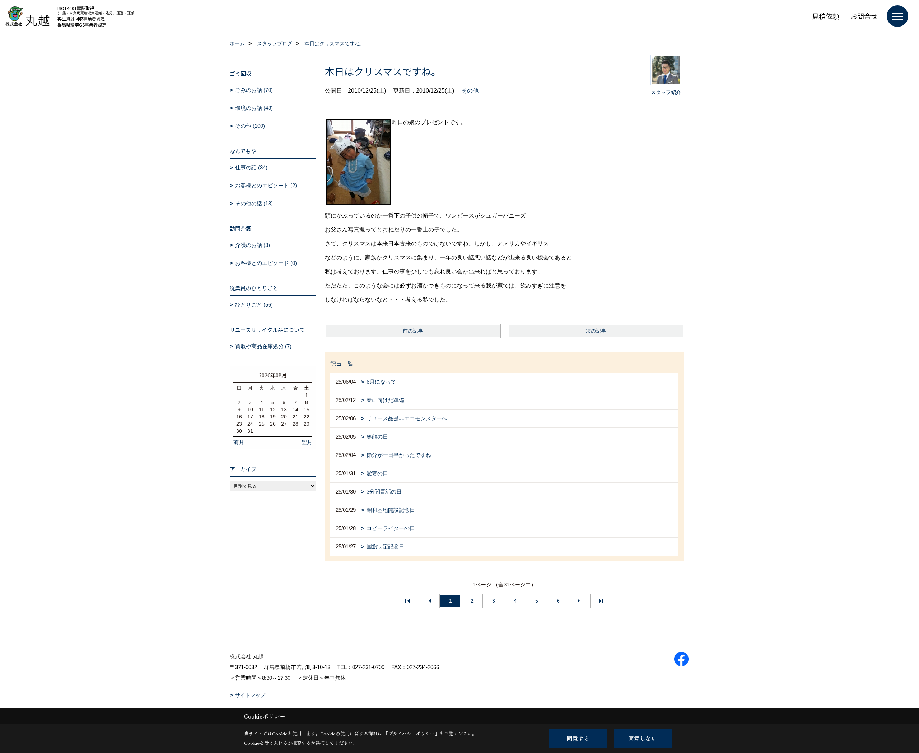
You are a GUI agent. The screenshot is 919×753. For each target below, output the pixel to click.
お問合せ (864, 16)
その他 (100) (250, 126)
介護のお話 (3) (252, 245)
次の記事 (596, 331)
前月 (238, 442)
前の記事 (413, 331)
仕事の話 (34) (251, 167)
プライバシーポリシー (411, 733)
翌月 (307, 442)
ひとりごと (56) (254, 304)
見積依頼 (825, 16)
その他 (470, 91)
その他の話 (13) (254, 203)
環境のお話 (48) (254, 108)
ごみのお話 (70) (254, 90)
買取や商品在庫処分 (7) (263, 346)
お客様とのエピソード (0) (266, 263)
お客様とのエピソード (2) (266, 185)
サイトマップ (250, 695)
